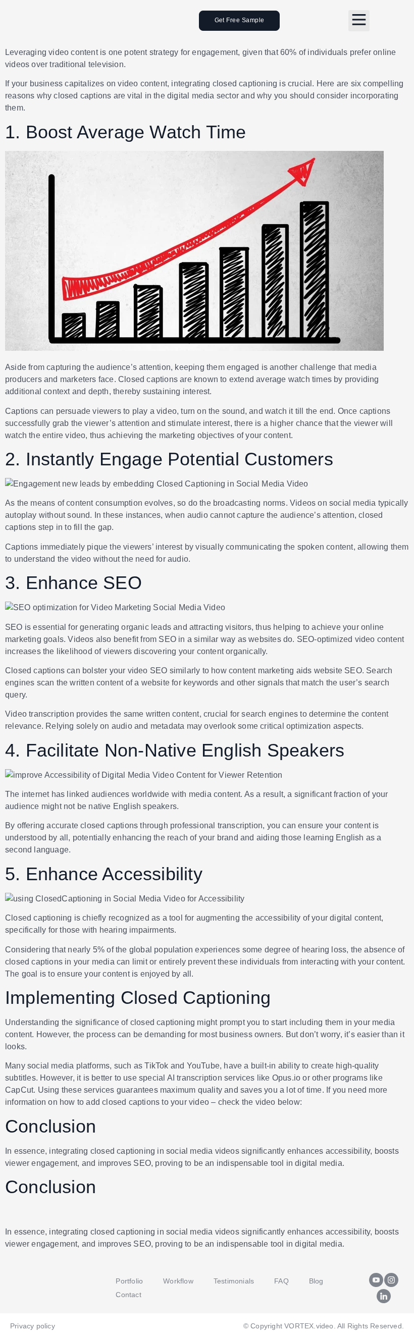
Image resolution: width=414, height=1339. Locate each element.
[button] (359, 20)
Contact (128, 1295)
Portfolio (129, 1281)
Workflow (178, 1281)
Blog (316, 1281)
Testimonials (234, 1281)
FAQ (281, 1281)
